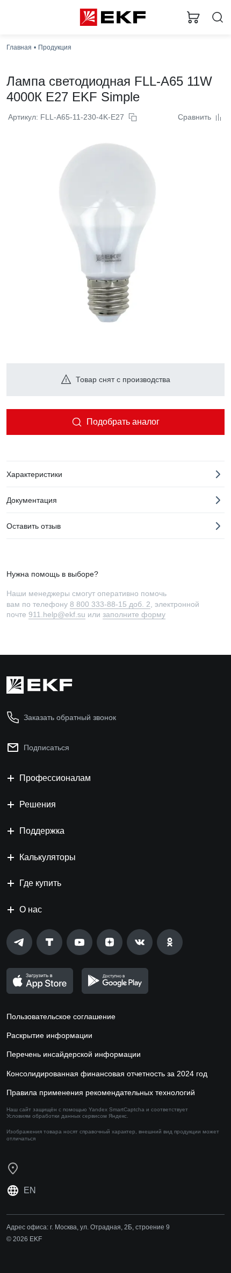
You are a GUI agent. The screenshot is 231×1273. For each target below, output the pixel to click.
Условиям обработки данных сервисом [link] (56, 1116)
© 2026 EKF (24, 1239)
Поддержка (41, 830)
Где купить (40, 883)
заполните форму (134, 614)
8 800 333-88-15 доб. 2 (110, 604)
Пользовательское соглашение (61, 1016)
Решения (37, 804)
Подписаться (46, 747)
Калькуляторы (47, 857)
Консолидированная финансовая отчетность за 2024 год (106, 1073)
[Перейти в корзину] (193, 17)
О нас (30, 909)
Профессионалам (55, 778)
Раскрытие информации (49, 1035)
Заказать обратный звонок (70, 717)
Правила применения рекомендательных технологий (100, 1092)
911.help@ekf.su (56, 614)
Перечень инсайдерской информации (73, 1054)
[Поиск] (218, 17)
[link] (19, 942)
